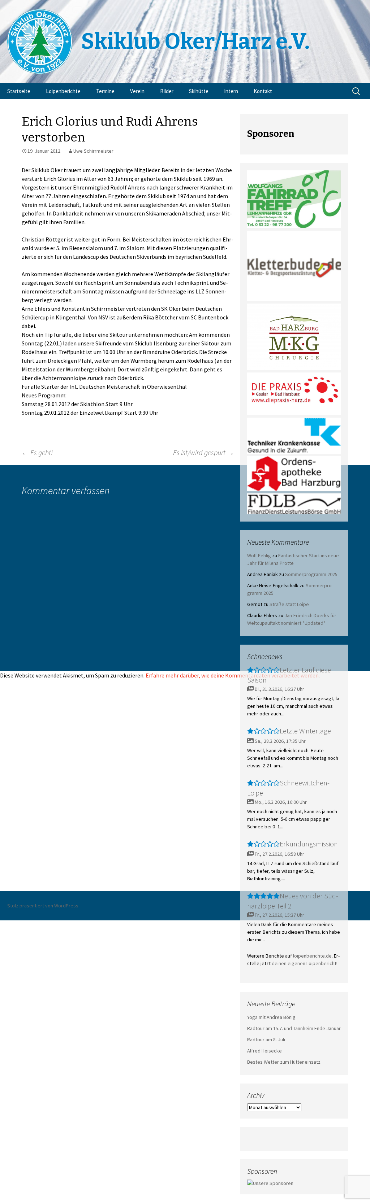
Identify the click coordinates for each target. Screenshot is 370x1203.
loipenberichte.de (312, 956)
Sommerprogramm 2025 (311, 574)
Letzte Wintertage (305, 730)
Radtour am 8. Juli (266, 1039)
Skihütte (198, 91)
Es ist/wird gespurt (203, 452)
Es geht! (37, 452)
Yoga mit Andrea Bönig (271, 1017)
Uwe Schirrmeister (93, 151)
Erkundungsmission (309, 843)
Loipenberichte (63, 91)
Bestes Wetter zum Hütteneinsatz (283, 1062)
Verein (137, 91)
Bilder (166, 91)
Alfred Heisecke (264, 1050)
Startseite (18, 91)
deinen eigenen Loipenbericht (304, 963)
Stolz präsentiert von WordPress (42, 905)
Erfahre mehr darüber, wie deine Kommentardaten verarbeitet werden (232, 675)
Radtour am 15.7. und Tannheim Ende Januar (294, 1028)
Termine (105, 91)
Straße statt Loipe (289, 604)
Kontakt (263, 91)
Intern (231, 91)
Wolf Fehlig (259, 555)
